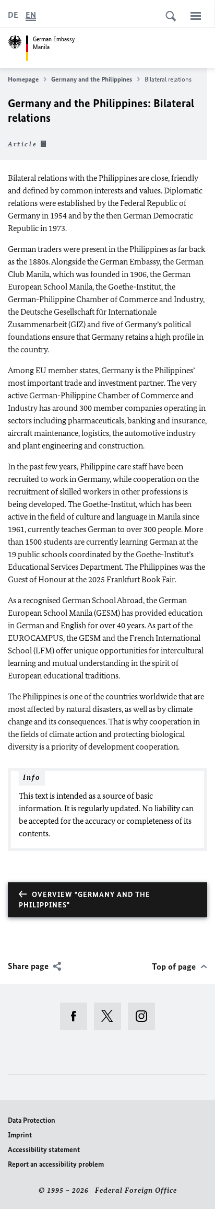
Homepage (23, 79)
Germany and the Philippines (91, 79)
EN (31, 15)
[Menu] (195, 15)
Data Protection (31, 1120)
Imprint (20, 1135)
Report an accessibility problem (56, 1164)
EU (40, 370)
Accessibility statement (44, 1149)
